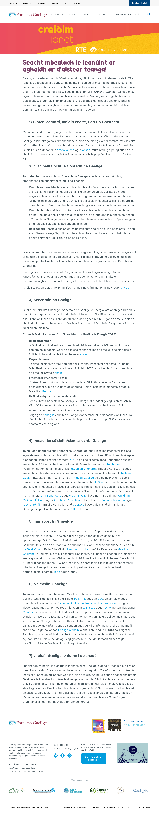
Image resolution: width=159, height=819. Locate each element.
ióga (57, 572)
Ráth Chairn (14, 768)
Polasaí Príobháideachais (75, 807)
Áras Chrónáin (32, 504)
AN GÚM (55, 3)
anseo (61, 150)
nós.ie (107, 607)
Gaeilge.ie (41, 3)
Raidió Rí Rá (112, 603)
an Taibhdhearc (51, 495)
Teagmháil (13, 3)
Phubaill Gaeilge (83, 478)
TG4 (76, 599)
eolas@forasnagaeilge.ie (67, 748)
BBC (100, 599)
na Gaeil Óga (31, 549)
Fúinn (87, 14)
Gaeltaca (78, 504)
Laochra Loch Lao (78, 549)
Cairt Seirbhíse (144, 807)
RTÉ (83, 599)
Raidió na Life (94, 603)
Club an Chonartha (113, 500)
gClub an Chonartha (84, 469)
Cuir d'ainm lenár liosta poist (93, 758)
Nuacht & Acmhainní (127, 14)
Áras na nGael (78, 495)
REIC (72, 460)
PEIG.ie (98, 482)
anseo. (84, 354)
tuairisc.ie (89, 607)
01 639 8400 (62, 745)
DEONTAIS (76, 3)
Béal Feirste (31, 764)
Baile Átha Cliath (16, 764)
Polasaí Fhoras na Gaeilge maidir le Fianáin (111, 807)
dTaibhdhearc (114, 464)
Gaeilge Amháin (68, 630)
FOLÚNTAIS (27, 3)
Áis (65, 3)
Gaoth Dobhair (15, 771)
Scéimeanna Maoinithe (63, 14)
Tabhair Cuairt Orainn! (33, 771)
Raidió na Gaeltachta (70, 603)
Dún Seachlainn (28, 768)
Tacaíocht (102, 14)
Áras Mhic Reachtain (66, 500)
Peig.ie (46, 391)
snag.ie (49, 415)
